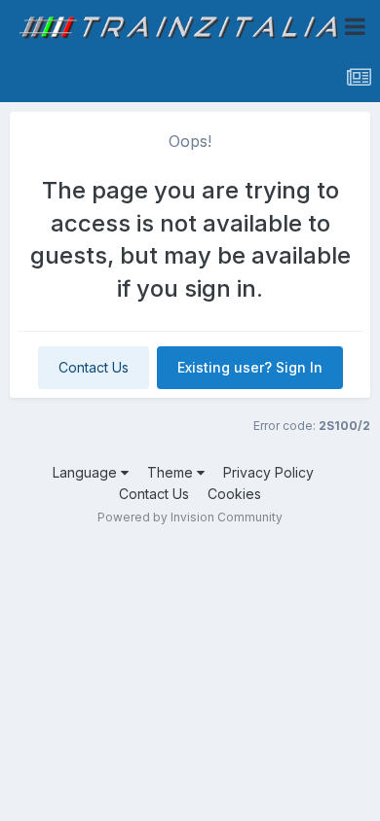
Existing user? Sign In (250, 367)
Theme (172, 472)
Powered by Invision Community (190, 517)
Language (87, 472)
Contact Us (93, 367)
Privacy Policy (268, 472)
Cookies (234, 493)
